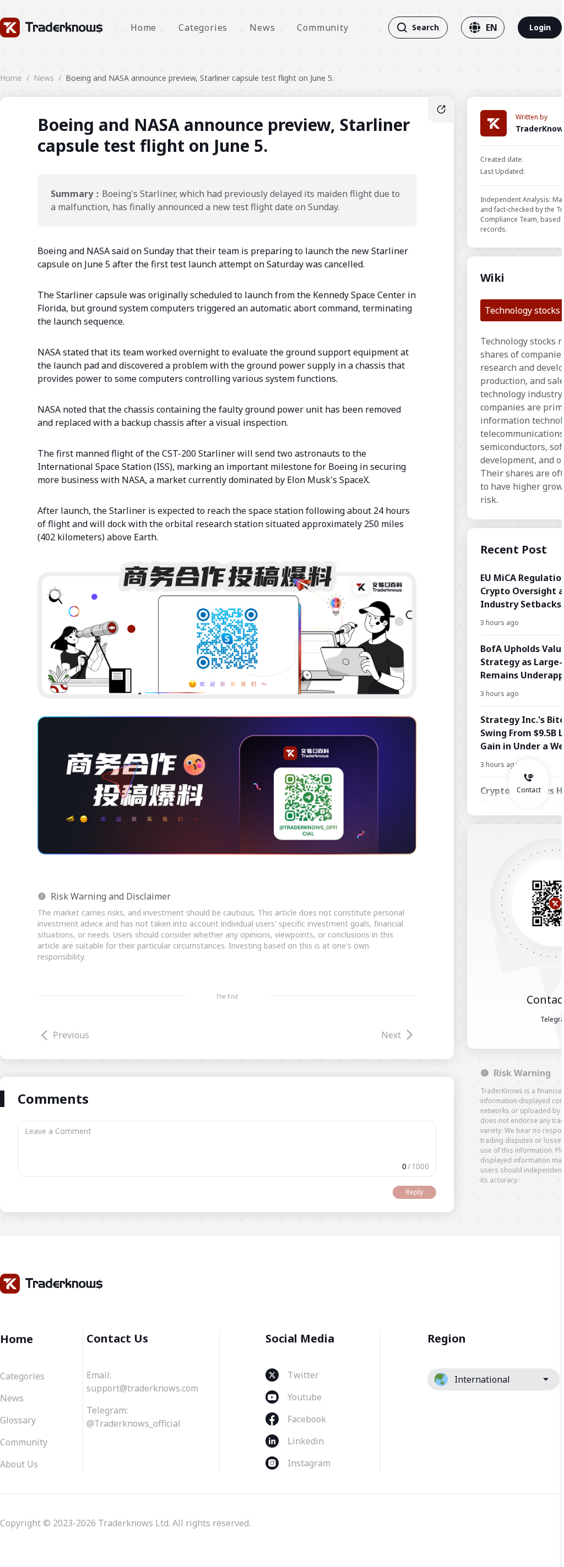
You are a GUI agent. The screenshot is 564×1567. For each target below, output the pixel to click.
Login (540, 27)
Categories (202, 27)
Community (322, 27)
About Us (19, 1464)
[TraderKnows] (52, 27)
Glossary (18, 1420)
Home (143, 27)
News (262, 27)
